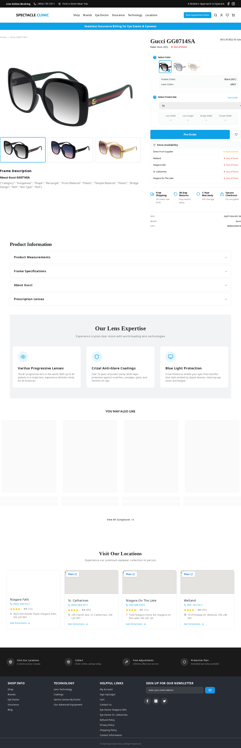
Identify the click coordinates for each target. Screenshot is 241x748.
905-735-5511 (195, 604)
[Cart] (233, 15)
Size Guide (233, 97)
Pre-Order (190, 134)
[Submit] (210, 690)
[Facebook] (228, 4)
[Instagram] (233, 4)
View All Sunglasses (119, 519)
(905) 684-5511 (79, 604)
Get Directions (19, 623)
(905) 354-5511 (21, 603)
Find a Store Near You (75, 3)
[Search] (215, 15)
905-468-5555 (137, 604)
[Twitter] (164, 701)
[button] (197, 15)
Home (3, 37)
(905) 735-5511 (46, 3)
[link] (29, 499)
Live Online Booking (18, 3)
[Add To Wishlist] (236, 134)
